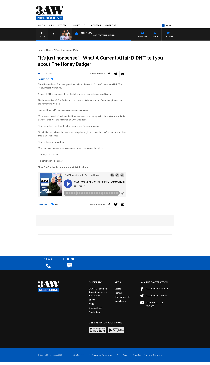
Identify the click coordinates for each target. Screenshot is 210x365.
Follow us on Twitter (157, 296)
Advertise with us (80, 355)
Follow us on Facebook (157, 289)
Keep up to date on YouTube (155, 304)
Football (63, 25)
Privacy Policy (122, 355)
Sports (118, 288)
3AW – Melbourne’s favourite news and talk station (98, 292)
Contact (96, 25)
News (49, 50)
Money (76, 25)
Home (41, 50)
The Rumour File (122, 297)
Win (85, 25)
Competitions (95, 308)
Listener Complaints (154, 355)
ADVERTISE (110, 25)
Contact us (94, 312)
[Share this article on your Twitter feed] (116, 74)
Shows (41, 25)
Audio (52, 25)
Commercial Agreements (101, 355)
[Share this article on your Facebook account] (109, 74)
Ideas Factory (121, 301)
